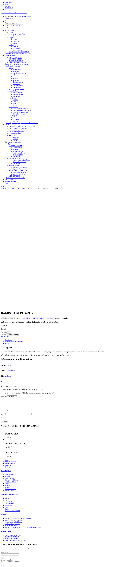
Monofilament (17, 48)
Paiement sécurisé (10, 461)
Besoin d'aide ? (5, 336)
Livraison (8, 465)
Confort (11, 45)
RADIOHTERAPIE (15, 158)
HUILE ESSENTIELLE (16, 89)
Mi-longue (16, 41)
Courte (15, 39)
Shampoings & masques (20, 112)
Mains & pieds (13, 91)
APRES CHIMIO (14, 165)
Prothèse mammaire (15, 133)
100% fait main (17, 50)
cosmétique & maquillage (12, 66)
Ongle (7, 509)
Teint (14, 103)
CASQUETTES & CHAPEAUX (15, 540)
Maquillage (12, 98)
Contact (7, 183)
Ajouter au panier (13, 334)
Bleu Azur (10, 365)
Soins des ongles (18, 94)
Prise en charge (9, 8)
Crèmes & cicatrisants (19, 162)
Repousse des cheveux (20, 169)
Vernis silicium (17, 92)
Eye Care (15, 121)
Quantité (3, 332)
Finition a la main (10, 489)
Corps (10, 77)
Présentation (8, 2)
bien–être (7, 144)
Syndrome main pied (19, 153)
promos (3, 186)
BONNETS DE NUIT (16, 61)
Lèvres (15, 105)
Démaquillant (17, 69)
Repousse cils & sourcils (20, 167)
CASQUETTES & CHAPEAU (19, 62)
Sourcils (15, 100)
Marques (7, 4)
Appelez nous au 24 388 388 (22, 16)
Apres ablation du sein (19, 172)
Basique (15, 46)
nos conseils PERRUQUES (24, 53)
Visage (11, 68)
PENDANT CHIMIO (15, 146)
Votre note (4, 396)
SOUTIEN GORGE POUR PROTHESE (22, 126)
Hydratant (16, 71)
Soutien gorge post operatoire (18, 128)
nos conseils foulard (23, 64)
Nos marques (13, 116)
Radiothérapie (17, 87)
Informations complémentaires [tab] (14, 341)
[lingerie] (8, 142)
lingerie (7, 124)
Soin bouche (16, 156)
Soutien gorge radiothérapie (21, 160)
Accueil (3, 188)
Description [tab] (8, 340)
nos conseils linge (16, 142)
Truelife (15, 140)
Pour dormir (10, 371)
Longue (15, 43)
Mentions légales (10, 463)
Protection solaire (18, 85)
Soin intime (16, 84)
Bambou (9, 376)
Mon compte (9, 18)
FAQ (6, 9)
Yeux (14, 101)
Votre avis (4, 411)
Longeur (11, 38)
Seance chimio (17, 147)
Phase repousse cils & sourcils (22, 110)
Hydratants (16, 80)
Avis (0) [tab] (7, 343)
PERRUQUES (9, 30)
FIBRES (11, 32)
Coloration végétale (19, 114)
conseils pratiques (10, 181)
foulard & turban (10, 55)
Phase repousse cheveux (20, 108)
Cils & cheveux (13, 107)
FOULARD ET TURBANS (16, 188)
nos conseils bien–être (18, 178)
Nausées (15, 149)
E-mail (3, 418)
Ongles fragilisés (18, 155)
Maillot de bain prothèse (16, 132)
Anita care (16, 137)
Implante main (9, 490)
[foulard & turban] (11, 64)
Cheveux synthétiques (19, 34)
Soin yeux (16, 75)
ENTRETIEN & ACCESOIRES (19, 52)
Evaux (15, 117)
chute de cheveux (18, 151)
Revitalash (16, 119)
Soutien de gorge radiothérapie (18, 130)
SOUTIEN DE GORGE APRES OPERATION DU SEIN (23, 527)
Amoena (15, 139)
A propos (7, 6)
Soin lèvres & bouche (19, 73)
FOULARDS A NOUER (17, 57)
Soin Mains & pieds (19, 96)
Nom (3, 414)
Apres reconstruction (19, 174)
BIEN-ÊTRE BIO (14, 176)
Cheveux (7, 507)
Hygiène (15, 78)
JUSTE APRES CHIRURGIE (18, 171)
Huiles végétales (18, 82)
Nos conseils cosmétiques (30, 123)
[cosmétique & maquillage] (13, 123)
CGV (6, 460)
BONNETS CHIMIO (15, 59)
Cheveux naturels (18, 36)
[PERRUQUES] (10, 53)
